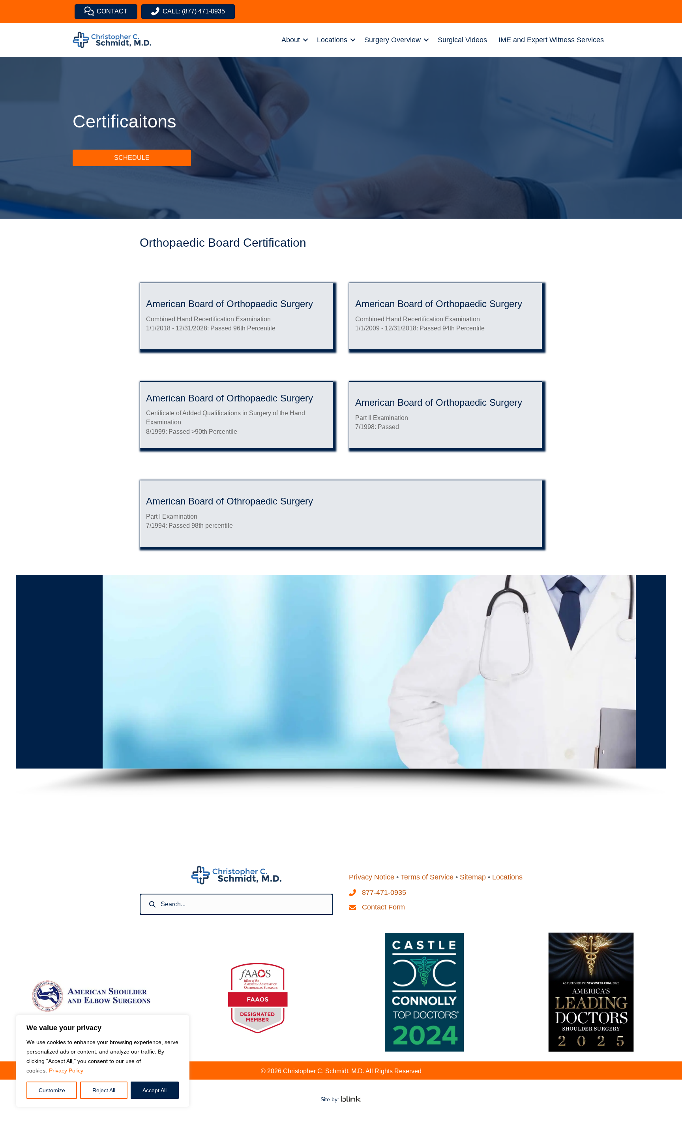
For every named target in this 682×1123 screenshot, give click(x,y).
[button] (305, 40)
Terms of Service (427, 877)
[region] (102, 1061)
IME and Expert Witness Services (551, 40)
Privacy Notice (371, 877)
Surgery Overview (392, 40)
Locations (332, 40)
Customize (52, 1090)
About (290, 40)
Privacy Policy (66, 1070)
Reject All (103, 1090)
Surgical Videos (462, 40)
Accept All (154, 1090)
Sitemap (473, 877)
